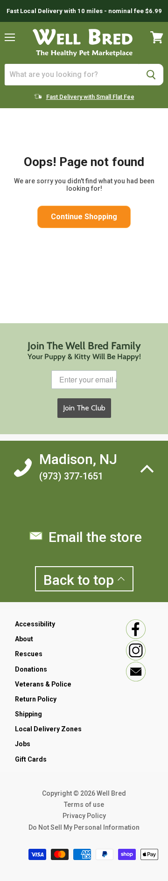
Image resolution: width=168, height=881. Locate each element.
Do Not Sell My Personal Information (84, 827)
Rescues (28, 654)
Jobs (22, 744)
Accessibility (35, 624)
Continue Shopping (84, 216)
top (80, 580)
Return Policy (35, 699)
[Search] (151, 74)
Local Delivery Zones (48, 729)
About (24, 639)
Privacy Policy (84, 815)
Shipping (28, 714)
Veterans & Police (43, 684)
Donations (31, 669)
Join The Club (84, 407)
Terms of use (84, 804)
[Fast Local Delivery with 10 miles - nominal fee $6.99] (84, 11)
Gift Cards (31, 759)
